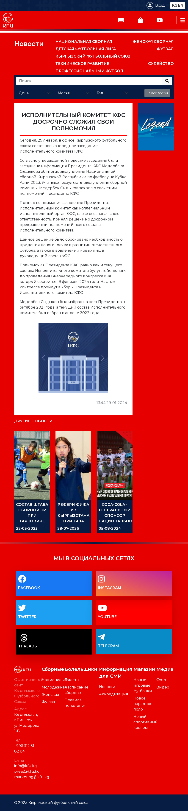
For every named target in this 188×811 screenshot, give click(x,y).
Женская (50, 694)
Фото (161, 680)
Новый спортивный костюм (145, 722)
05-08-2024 (110, 528)
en (180, 5)
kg (174, 5)
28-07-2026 (68, 528)
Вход (160, 5)
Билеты (72, 680)
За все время (157, 93)
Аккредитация (113, 694)
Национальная (56, 680)
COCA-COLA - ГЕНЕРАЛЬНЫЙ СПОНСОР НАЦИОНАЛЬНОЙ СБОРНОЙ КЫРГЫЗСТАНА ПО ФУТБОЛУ (117, 521)
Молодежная (54, 687)
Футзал (48, 702)
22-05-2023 (27, 528)
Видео (162, 687)
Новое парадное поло (142, 703)
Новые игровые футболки (142, 685)
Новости (29, 44)
